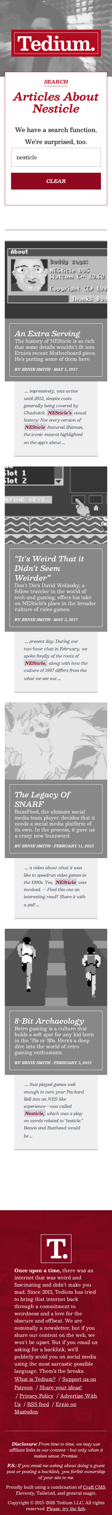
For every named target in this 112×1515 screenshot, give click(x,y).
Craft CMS (94, 1486)
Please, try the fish (66, 1508)
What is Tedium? (35, 1379)
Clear (56, 181)
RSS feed (38, 1404)
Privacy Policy (36, 1396)
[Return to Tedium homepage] (56, 43)
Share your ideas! (60, 1387)
